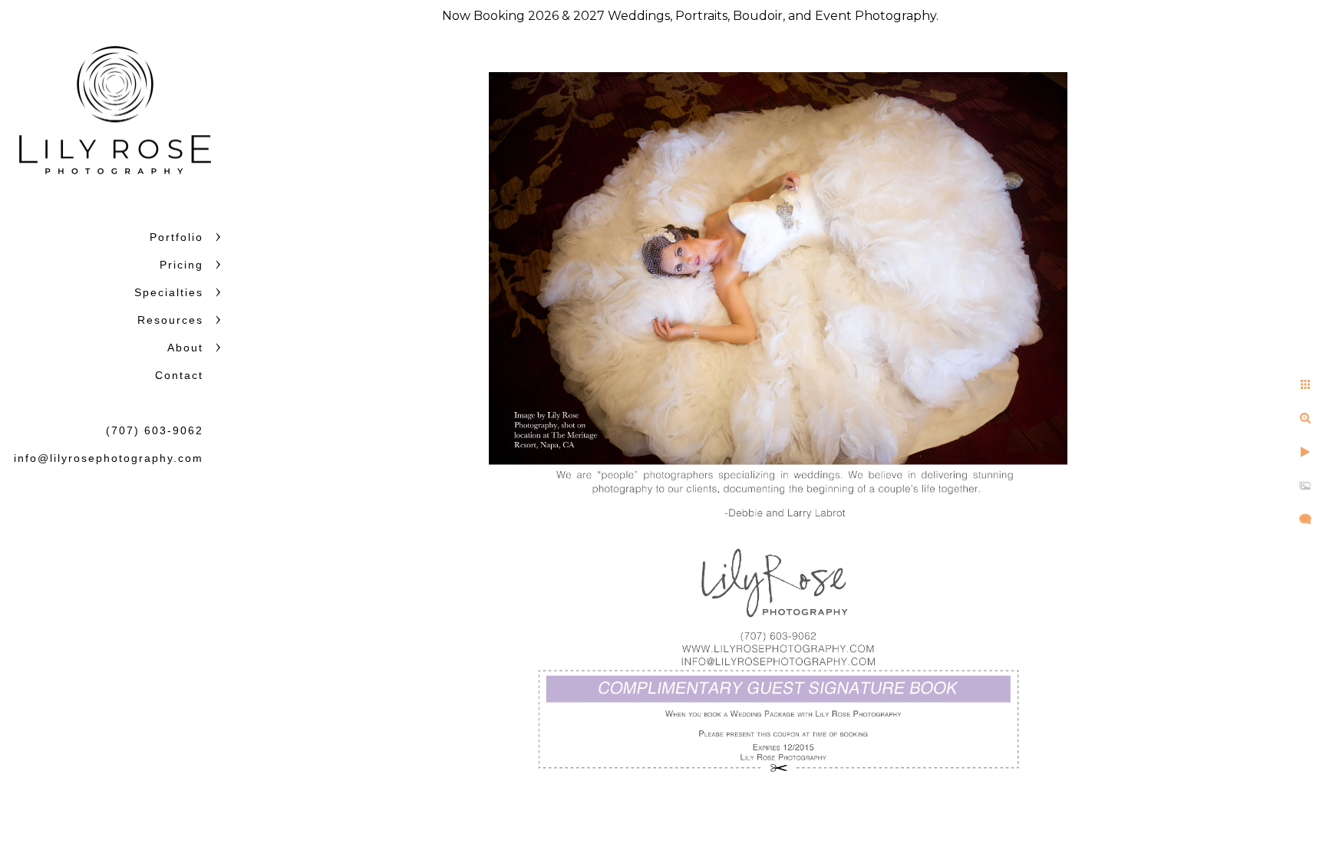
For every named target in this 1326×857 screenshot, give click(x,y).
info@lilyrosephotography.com (108, 458)
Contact (179, 375)
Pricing (181, 265)
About (185, 347)
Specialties (168, 292)
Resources (170, 320)
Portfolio (176, 237)
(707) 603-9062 (154, 430)
